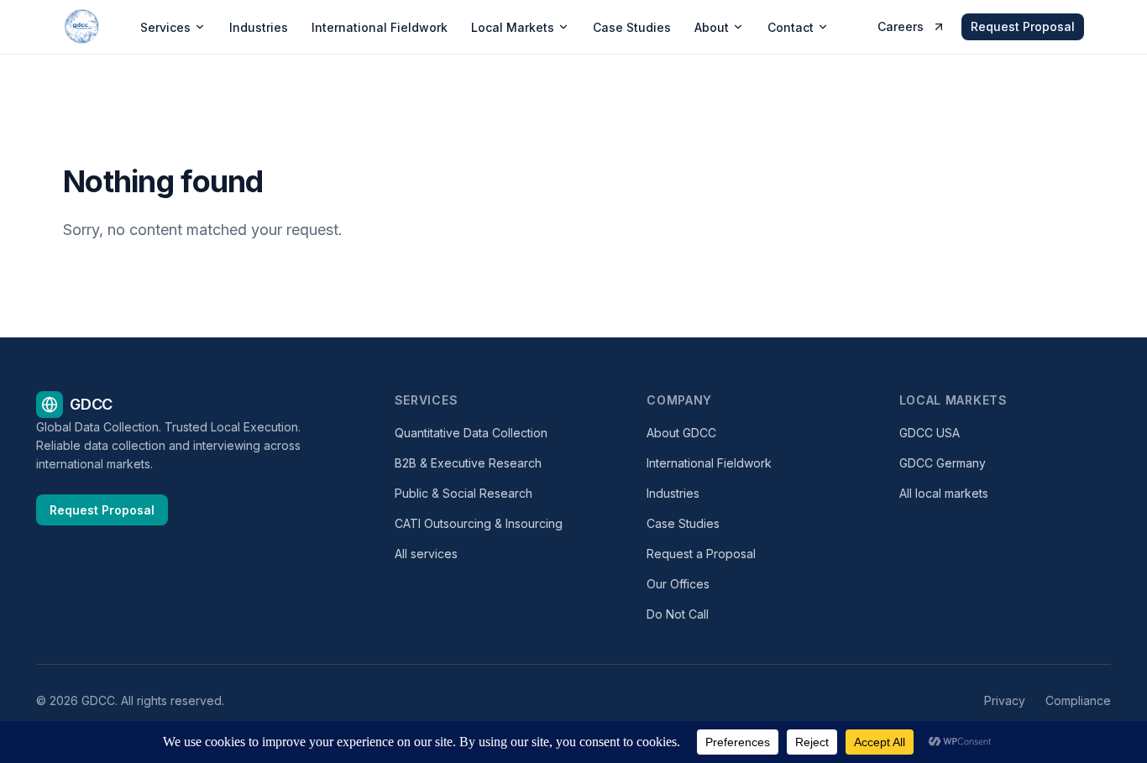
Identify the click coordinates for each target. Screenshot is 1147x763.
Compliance (1078, 700)
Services (165, 27)
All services (426, 553)
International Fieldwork (380, 27)
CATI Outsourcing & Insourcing (479, 523)
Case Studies (632, 27)
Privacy (1004, 700)
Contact (790, 27)
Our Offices (678, 584)
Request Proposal (1023, 26)
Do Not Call (678, 614)
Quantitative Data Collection (471, 433)
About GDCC (681, 433)
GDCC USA (929, 433)
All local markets (943, 493)
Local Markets (512, 27)
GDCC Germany (942, 463)
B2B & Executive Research (468, 463)
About (711, 27)
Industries (258, 27)
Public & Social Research (463, 493)
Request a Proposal (701, 553)
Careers (900, 26)
